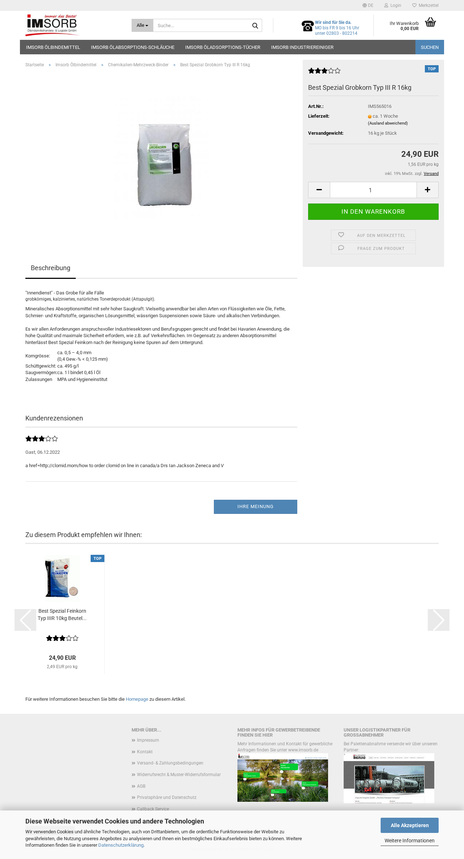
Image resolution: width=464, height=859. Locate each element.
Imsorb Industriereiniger (302, 47)
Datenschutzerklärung (121, 845)
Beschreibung (50, 268)
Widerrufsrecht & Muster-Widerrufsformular (179, 774)
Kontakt (145, 751)
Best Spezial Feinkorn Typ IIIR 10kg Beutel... (62, 614)
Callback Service (153, 809)
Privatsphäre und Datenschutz (166, 797)
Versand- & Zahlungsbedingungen (170, 763)
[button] (368, 5)
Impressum (148, 740)
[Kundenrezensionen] (324, 73)
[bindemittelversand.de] (73, 25)
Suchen (430, 47)
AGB (141, 786)
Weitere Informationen (410, 840)
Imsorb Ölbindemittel (53, 47)
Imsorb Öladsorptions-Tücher (222, 47)
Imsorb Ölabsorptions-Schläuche (132, 47)
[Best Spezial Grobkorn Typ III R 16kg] (161, 155)
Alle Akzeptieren (410, 825)
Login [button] (394, 5)
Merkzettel (428, 5)
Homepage (137, 699)
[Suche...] (255, 25)
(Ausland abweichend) (388, 123)
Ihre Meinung (255, 506)
